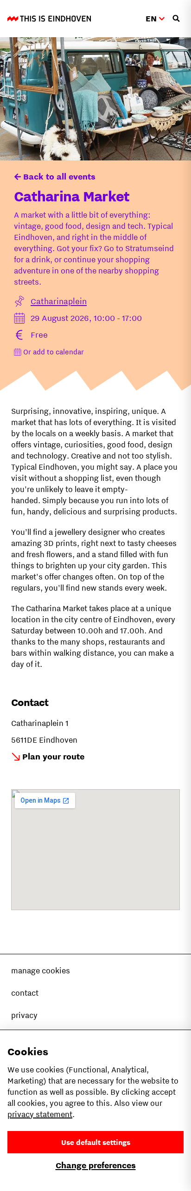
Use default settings (95, 1142)
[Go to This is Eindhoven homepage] (49, 18)
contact (24, 993)
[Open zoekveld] (176, 18)
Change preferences (96, 1165)
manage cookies (40, 970)
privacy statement (39, 1114)
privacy (24, 1015)
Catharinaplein (59, 301)
